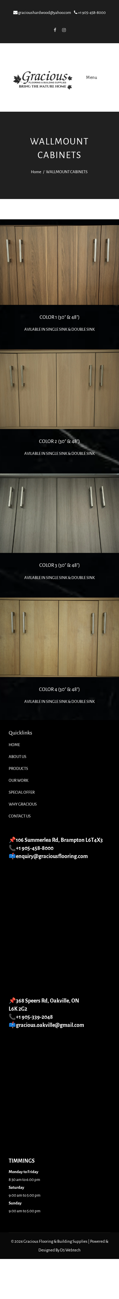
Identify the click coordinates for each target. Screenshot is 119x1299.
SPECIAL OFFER (22, 792)
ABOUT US (17, 757)
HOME (14, 745)
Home (36, 172)
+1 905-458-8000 (91, 12)
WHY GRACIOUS (23, 804)
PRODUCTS (18, 768)
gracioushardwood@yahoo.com (44, 12)
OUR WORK (18, 780)
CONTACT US (20, 816)
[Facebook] (55, 30)
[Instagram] (64, 30)
